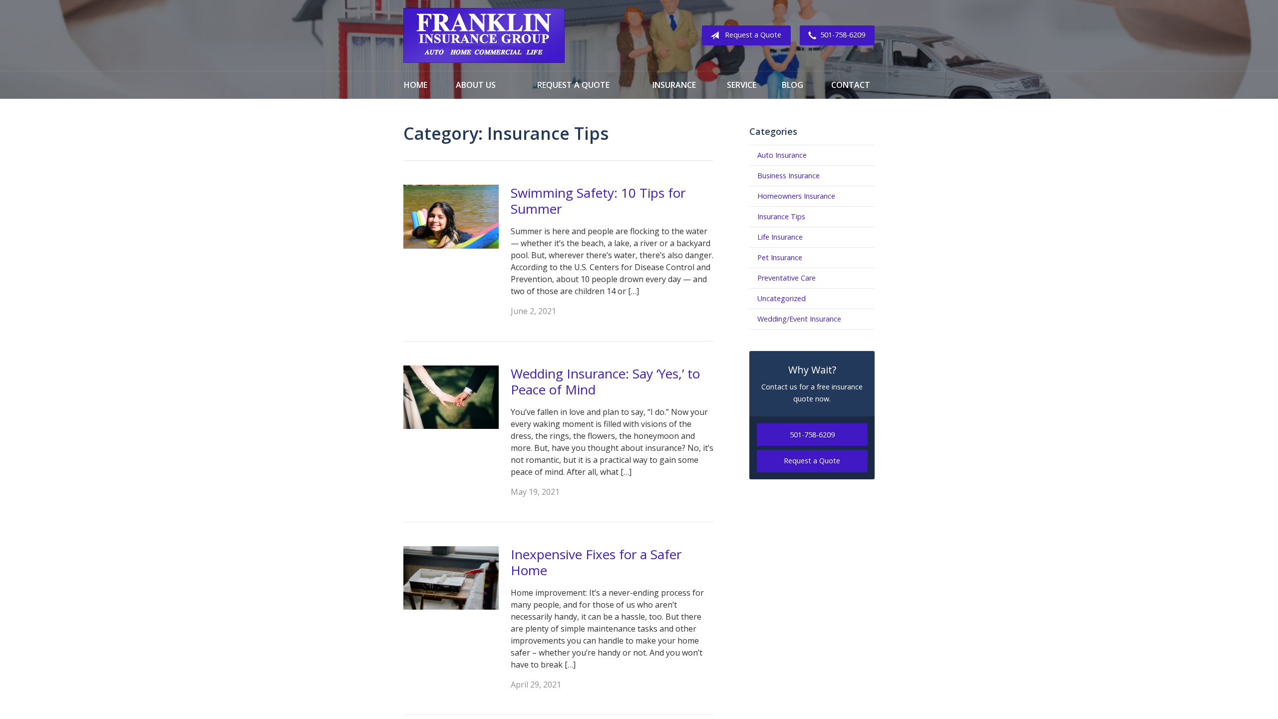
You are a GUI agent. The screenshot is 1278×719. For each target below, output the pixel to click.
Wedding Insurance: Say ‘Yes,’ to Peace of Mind (605, 381)
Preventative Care (786, 278)
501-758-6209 (842, 34)
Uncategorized (781, 298)
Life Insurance (780, 237)
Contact (850, 84)
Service (741, 84)
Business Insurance (788, 175)
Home (415, 84)
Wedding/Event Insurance (799, 319)
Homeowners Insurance (796, 196)
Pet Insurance (779, 257)
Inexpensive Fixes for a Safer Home (596, 562)
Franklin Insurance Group (484, 35)
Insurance (674, 84)
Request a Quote (753, 34)
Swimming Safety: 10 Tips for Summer (598, 201)
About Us (476, 84)
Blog (792, 84)
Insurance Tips (781, 216)
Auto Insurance (782, 155)
